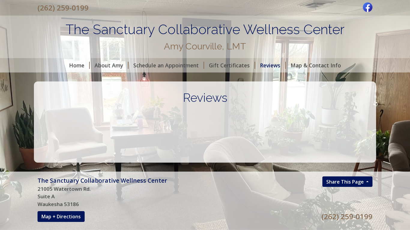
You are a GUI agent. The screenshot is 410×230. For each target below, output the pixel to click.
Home (76, 65)
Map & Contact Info (316, 65)
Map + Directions (61, 216)
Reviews (270, 65)
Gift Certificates (229, 65)
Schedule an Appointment (166, 65)
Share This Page (345, 181)
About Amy (109, 65)
